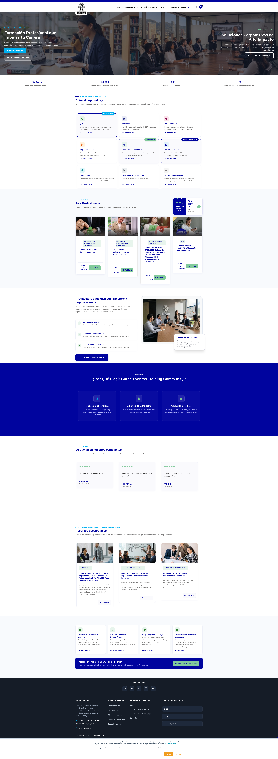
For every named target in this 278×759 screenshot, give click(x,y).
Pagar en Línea (147, 650)
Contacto (133, 718)
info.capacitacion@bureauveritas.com (89, 735)
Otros (166, 716)
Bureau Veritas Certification (140, 714)
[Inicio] (81, 6)
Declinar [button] (178, 754)
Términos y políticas (115, 715)
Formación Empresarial (133, 568)
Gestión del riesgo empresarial (155, 242)
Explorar (94, 267)
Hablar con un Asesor (187, 663)
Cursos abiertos (131, 7)
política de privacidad (171, 744)
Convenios (163, 7)
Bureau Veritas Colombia (139, 710)
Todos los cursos (114, 724)
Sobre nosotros (114, 706)
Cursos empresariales (116, 719)
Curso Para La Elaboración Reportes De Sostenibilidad (122, 252)
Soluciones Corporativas (90, 357)
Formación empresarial (148, 7)
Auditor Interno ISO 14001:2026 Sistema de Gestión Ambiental (186, 248)
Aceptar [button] (168, 754)
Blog (131, 706)
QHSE (183, 241)
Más (190, 7)
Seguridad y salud (170, 724)
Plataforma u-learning (178, 7)
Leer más (105, 602)
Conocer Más (179, 650)
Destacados (118, 7)
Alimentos (85, 568)
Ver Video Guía (83, 650)
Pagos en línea (113, 710)
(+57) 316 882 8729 (85, 728)
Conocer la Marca (116, 650)
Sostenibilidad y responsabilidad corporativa (89, 243)
